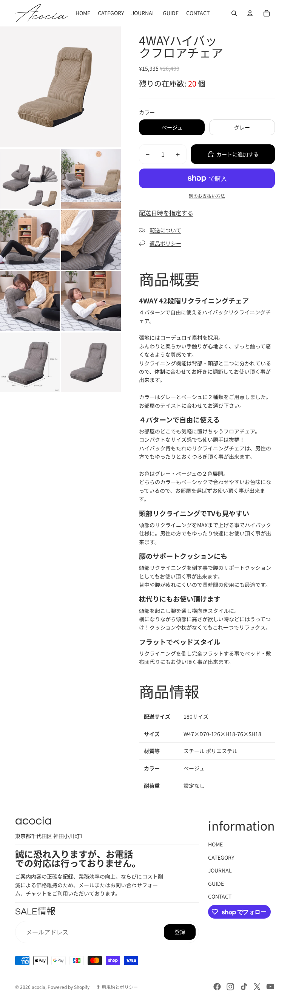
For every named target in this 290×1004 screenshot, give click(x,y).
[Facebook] (217, 986)
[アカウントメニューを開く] (250, 13)
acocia (38, 987)
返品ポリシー (165, 243)
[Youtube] (270, 986)
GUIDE (216, 883)
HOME (215, 844)
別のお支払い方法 (207, 195)
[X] (257, 986)
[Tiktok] (243, 986)
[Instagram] (230, 986)
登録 (179, 932)
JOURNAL (220, 870)
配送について (165, 230)
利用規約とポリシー (117, 987)
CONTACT (219, 896)
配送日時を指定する (166, 212)
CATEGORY (221, 857)
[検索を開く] (234, 13)
